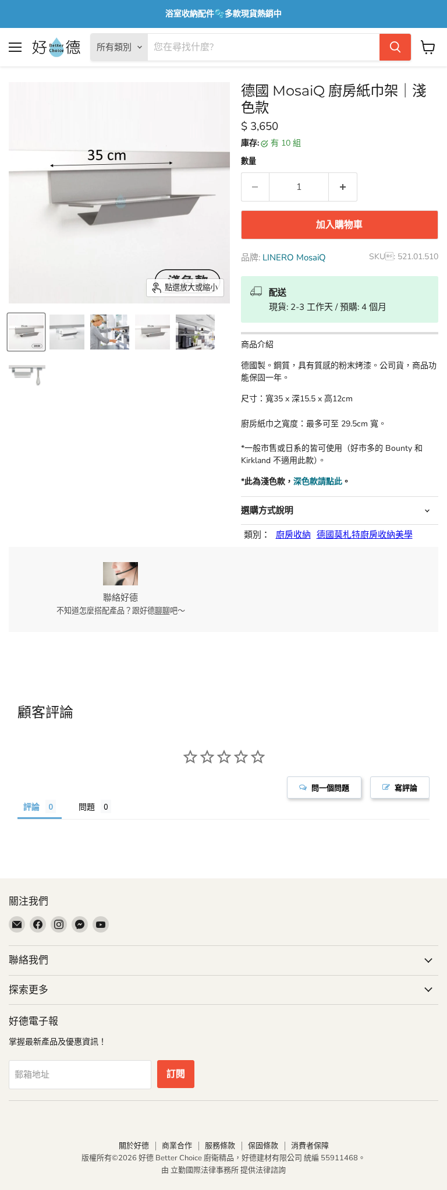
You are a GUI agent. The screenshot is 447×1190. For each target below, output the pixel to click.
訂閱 (175, 1074)
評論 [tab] (31, 806)
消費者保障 (310, 1145)
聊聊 (162, 611)
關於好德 (134, 1145)
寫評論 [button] (406, 787)
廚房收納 (293, 535)
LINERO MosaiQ (294, 257)
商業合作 (177, 1145)
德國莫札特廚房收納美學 (365, 535)
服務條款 (220, 1145)
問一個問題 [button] (330, 787)
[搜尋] (395, 47)
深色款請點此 (317, 481)
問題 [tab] (87, 806)
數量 (248, 161)
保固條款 (263, 1145)
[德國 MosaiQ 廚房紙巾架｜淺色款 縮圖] (26, 332)
